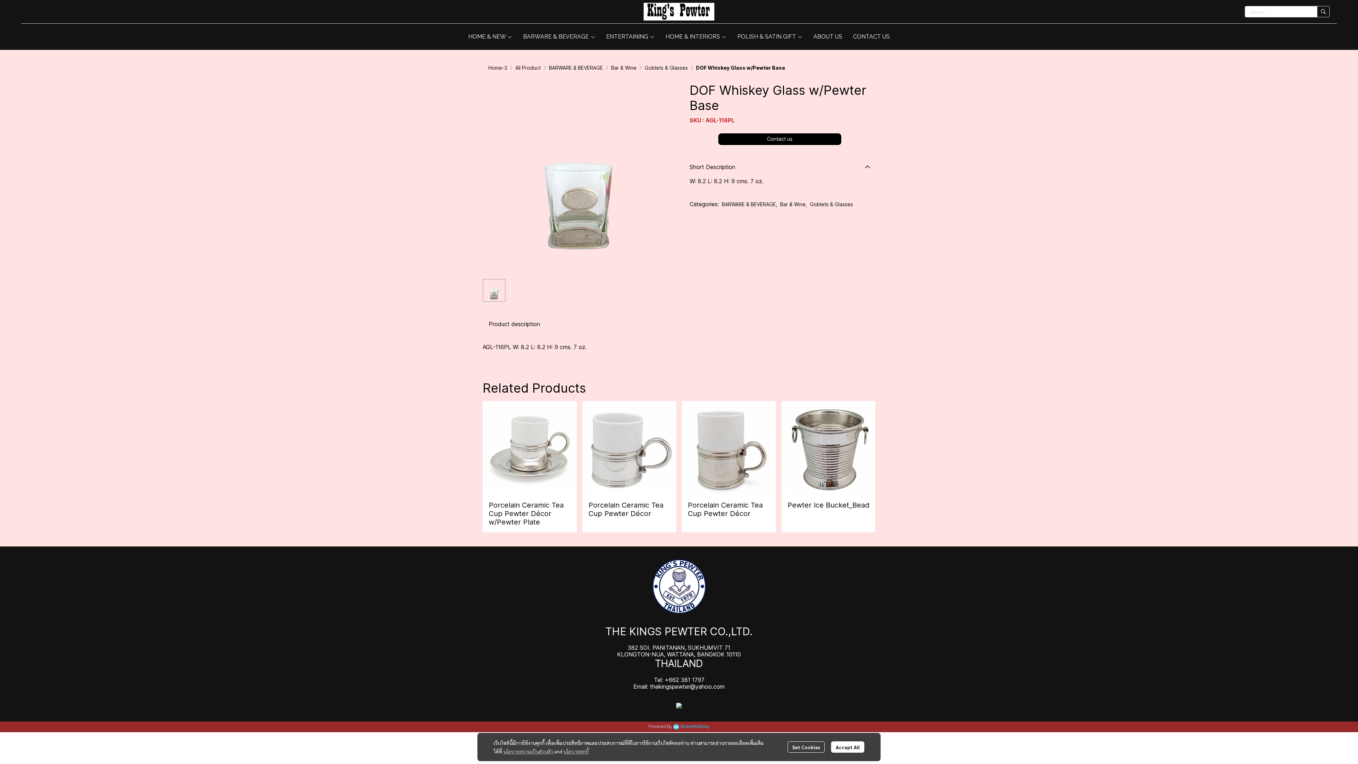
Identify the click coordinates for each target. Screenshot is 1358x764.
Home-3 (497, 68)
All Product (528, 68)
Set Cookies (806, 747)
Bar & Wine (624, 68)
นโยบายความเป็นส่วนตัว (528, 751)
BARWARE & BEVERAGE (576, 68)
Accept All (848, 747)
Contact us (780, 139)
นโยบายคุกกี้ (576, 751)
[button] (1287, 11)
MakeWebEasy (694, 726)
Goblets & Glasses (666, 68)
